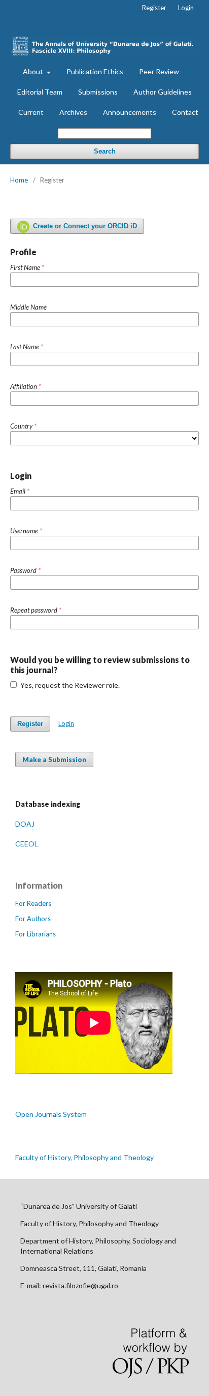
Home (19, 180)
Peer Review (159, 71)
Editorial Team (39, 91)
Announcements (129, 112)
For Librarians (35, 934)
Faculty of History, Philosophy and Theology (84, 1157)
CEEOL (26, 843)
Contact (185, 112)
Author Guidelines (162, 91)
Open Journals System (51, 1114)
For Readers (33, 903)
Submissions (98, 91)
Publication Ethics (94, 71)
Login (186, 8)
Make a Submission (54, 759)
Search (105, 151)
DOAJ (24, 824)
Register (154, 8)
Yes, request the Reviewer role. (69, 685)
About (34, 71)
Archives (73, 112)
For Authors (33, 919)
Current (31, 112)
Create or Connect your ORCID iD (84, 226)
